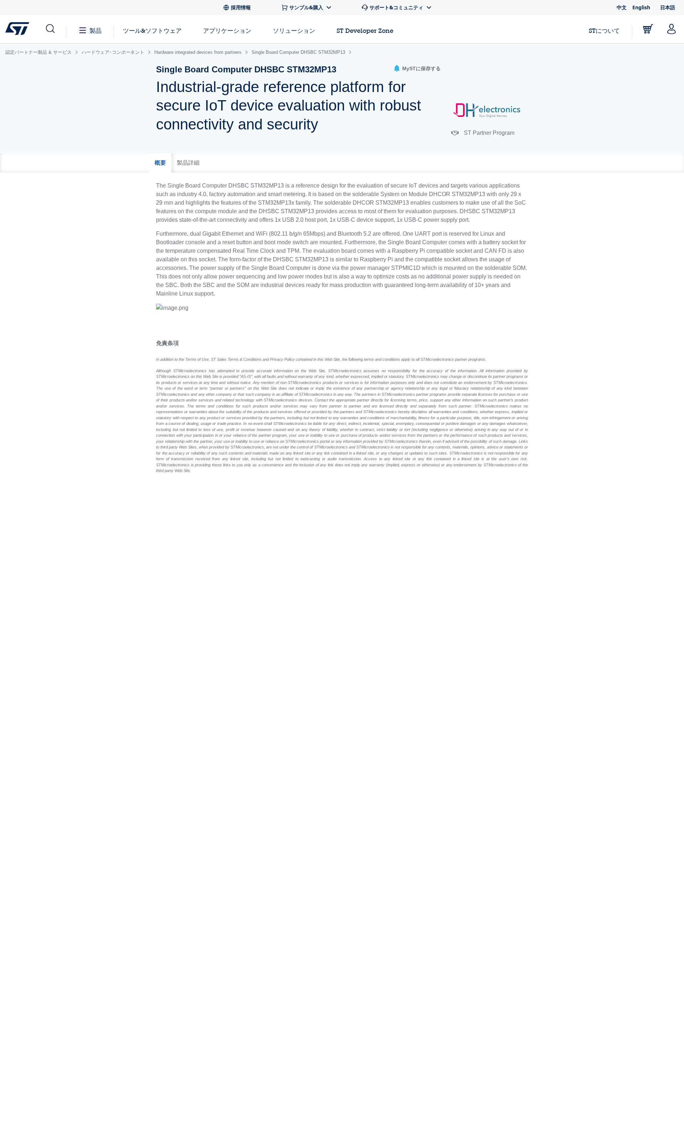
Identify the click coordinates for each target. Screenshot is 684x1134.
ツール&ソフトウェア (152, 30)
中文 (622, 7)
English (641, 7)
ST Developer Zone (365, 31)
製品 (95, 30)
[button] (417, 68)
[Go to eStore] (648, 29)
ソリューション (294, 30)
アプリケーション (227, 30)
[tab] (160, 163)
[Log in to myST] (671, 28)
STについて (604, 30)
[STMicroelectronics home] (18, 28)
